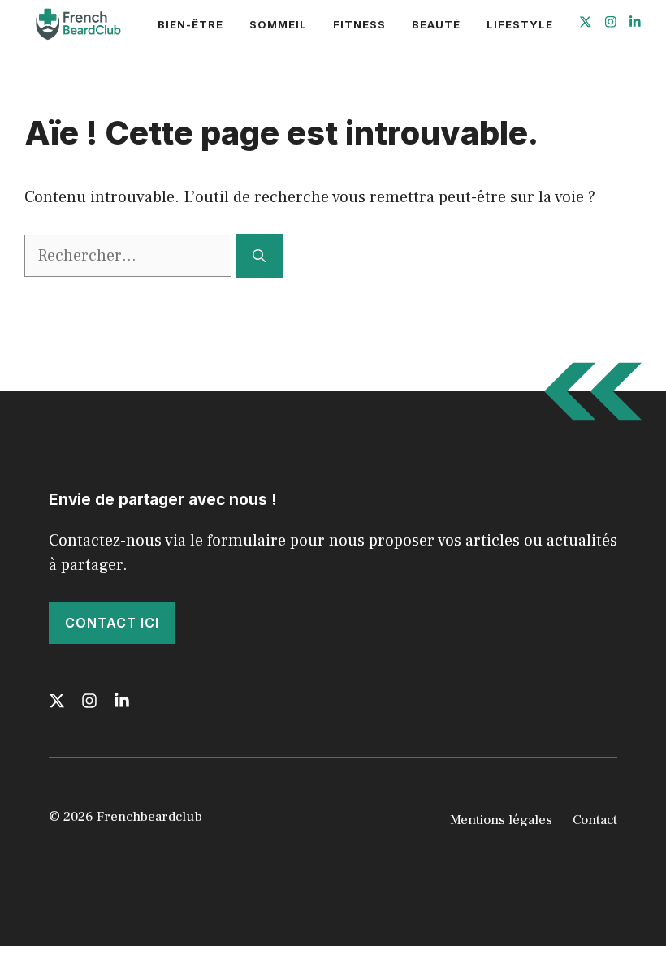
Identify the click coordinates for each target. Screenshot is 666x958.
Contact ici (112, 623)
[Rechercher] (259, 256)
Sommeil (278, 24)
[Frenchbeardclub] (76, 24)
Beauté (436, 24)
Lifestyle (520, 24)
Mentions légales (501, 820)
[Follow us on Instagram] (610, 23)
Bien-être (190, 24)
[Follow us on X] (585, 23)
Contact (595, 820)
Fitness (359, 24)
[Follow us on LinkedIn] (635, 23)
